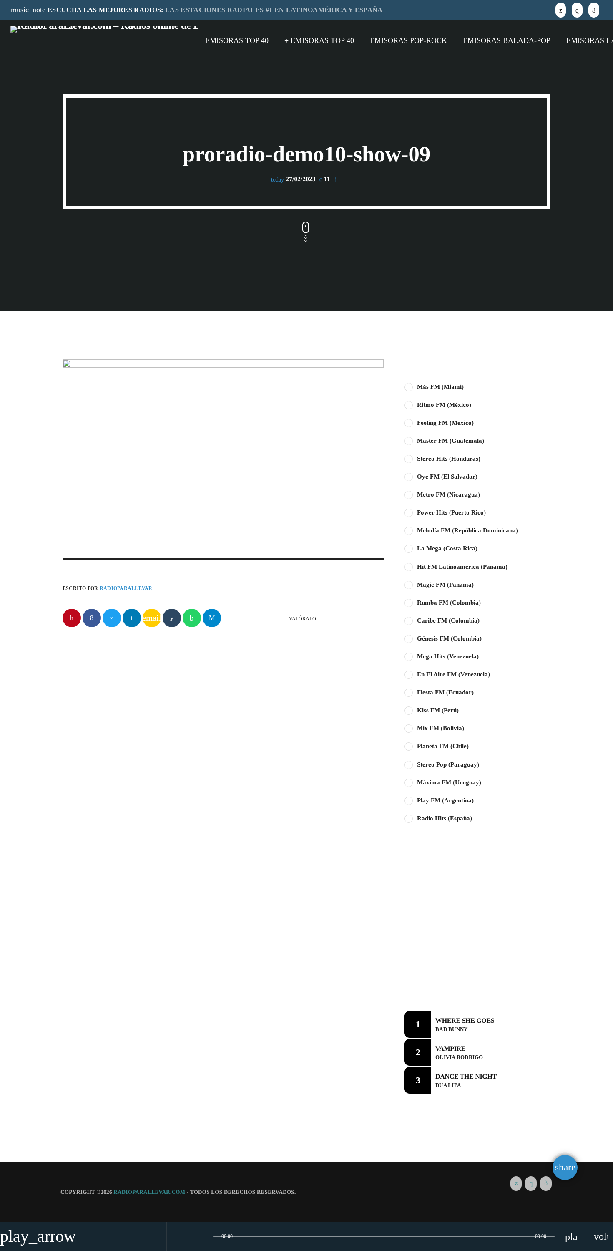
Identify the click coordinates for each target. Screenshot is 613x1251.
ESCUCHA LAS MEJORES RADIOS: (197, 9)
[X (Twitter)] (560, 10)
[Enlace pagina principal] (104, 40)
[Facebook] (593, 10)
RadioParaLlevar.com (149, 1192)
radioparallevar (126, 588)
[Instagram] (577, 10)
